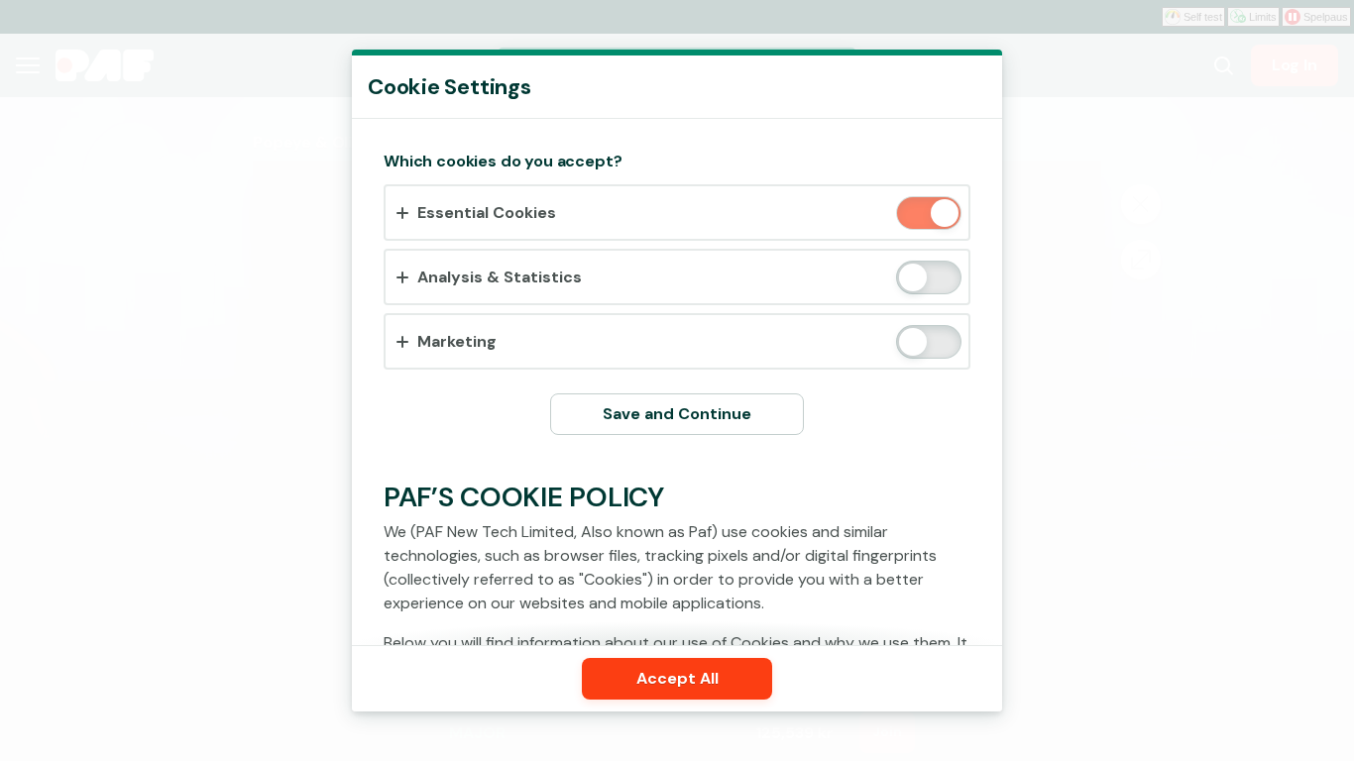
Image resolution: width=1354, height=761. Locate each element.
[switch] (943, 214)
